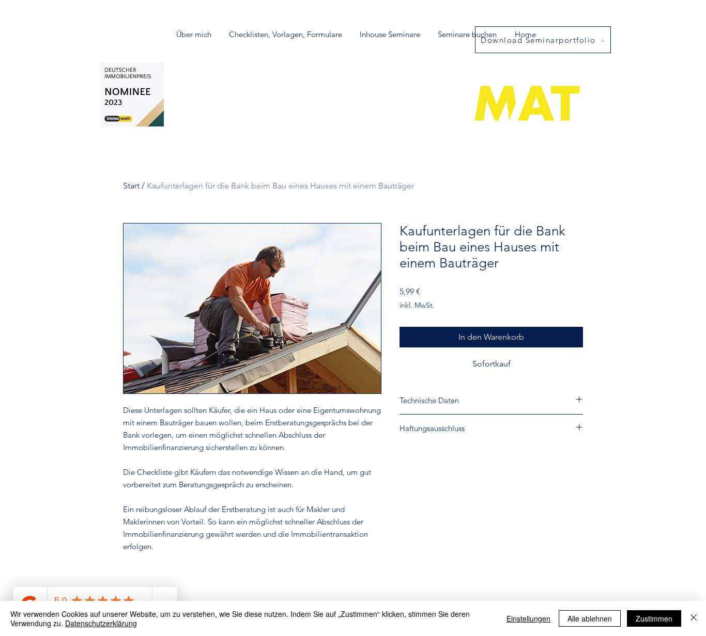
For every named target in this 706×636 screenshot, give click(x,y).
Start (131, 185)
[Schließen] (693, 618)
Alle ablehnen (589, 618)
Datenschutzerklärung (101, 623)
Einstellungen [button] (528, 618)
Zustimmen (654, 618)
